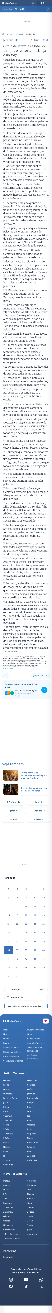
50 (43, 967)
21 (8, 924)
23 (26, 924)
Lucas (6, 1189)
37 (17, 950)
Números (7, 1093)
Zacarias (31, 1155)
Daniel (30, 1107)
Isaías (30, 1089)
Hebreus (31, 1198)
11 (8, 906)
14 (35, 906)
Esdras (6, 1142)
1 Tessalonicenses (11, 1234)
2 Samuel (7, 1120)
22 (17, 924)
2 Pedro (30, 1211)
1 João (30, 1216)
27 (17, 932)
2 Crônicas (8, 1138)
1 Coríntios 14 (13, 802)
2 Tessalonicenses (11, 1238)
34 (35, 941)
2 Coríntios (8, 1211)
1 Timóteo (31, 1180)
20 (43, 915)
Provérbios (8, 1164)
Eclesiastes (32, 1080)
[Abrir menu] (47, 3)
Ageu (29, 1151)
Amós (29, 1120)
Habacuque (32, 1142)
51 (8, 976)
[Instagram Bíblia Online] (11, 1279)
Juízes (6, 1107)
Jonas (29, 1129)
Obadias (31, 1124)
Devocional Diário (11, 1052)
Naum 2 (13, 819)
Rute (5, 1111)
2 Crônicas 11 (38, 810)
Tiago (29, 1203)
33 (26, 941)
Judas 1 (38, 802)
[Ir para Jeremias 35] (5, 675)
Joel (29, 1116)
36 (16, 9)
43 (26, 958)
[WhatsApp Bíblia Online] (41, 1279)
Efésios (6, 1220)
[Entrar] (33, 3)
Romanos (7, 1203)
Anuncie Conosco (35, 1043)
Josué (5, 1102)
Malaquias (32, 1160)
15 (43, 906)
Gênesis (7, 1080)
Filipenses (8, 1225)
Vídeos (30, 1034)
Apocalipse (32, 1234)
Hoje (5, 1034)
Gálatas (6, 1216)
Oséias (30, 1111)
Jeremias (19, 34)
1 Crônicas (8, 1133)
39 (35, 950)
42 (17, 958)
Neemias (7, 1147)
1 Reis (6, 1124)
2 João (30, 1220)
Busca (6, 1043)
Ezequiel (31, 1102)
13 (26, 906)
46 (8, 967)
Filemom (31, 1194)
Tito (29, 1189)
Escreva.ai (8, 1257)
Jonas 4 (13, 810)
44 (35, 958)
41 (8, 958)
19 (35, 915)
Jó (4, 1155)
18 (26, 915)
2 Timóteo (31, 1185)
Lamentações (33, 1098)
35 (43, 941)
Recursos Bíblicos (11, 1056)
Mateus (6, 1180)
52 (17, 976)
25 (43, 924)
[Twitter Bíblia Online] (41, 1286)
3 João (30, 1225)
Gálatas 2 (38, 819)
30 (43, 932)
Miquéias (31, 1133)
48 (26, 967)
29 (35, 932)
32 (17, 941)
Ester (5, 1151)
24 (35, 924)
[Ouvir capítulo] (48, 9)
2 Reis (6, 1129)
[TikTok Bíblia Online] (26, 1286)
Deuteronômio (10, 1098)
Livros (9, 34)
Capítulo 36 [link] (30, 34)
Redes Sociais (33, 1038)
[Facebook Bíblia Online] (11, 1286)
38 (26, 950)
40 (43, 950)
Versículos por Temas (13, 1060)
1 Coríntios (8, 1207)
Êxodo (6, 1084)
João (5, 1194)
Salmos (6, 1160)
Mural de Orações (35, 1029)
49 (35, 967)
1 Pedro (30, 1207)
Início (5, 1029)
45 (43, 958)
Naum (30, 1138)
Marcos (6, 1185)
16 (8, 915)
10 (43, 897)
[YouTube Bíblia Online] (26, 1279)
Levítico (6, 1089)
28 (26, 932)
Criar (36, 40)
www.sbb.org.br (8, 662)
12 (17, 906)
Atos (5, 1198)
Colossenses (9, 1229)
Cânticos (31, 1084)
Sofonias (31, 1147)
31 (8, 941)
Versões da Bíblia (11, 1047)
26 (8, 932)
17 (17, 915)
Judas (29, 1229)
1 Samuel (7, 1116)
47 (17, 967)
